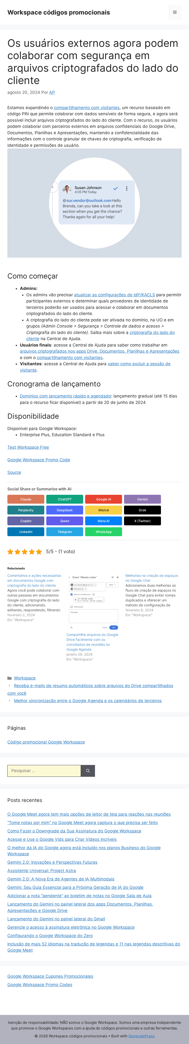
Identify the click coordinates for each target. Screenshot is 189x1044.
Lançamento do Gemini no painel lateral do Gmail (56, 918)
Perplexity (25, 510)
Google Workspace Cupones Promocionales (50, 976)
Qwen (64, 521)
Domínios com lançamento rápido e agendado (65, 396)
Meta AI (104, 521)
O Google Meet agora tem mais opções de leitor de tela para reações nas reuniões (89, 814)
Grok (142, 510)
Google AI (103, 499)
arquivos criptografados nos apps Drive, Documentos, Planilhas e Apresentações (99, 351)
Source (14, 472)
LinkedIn (25, 532)
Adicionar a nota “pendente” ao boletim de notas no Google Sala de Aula (79, 895)
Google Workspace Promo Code (38, 459)
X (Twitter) (142, 521)
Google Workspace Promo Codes (39, 984)
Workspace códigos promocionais (58, 12)
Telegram (65, 532)
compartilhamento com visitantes (87, 107)
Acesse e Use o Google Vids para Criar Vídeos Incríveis (62, 839)
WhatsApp (104, 532)
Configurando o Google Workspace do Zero (50, 935)
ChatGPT (65, 499)
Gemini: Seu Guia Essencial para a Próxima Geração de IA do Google (75, 887)
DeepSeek (65, 510)
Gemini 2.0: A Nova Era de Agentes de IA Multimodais (60, 879)
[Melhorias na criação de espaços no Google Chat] (155, 595)
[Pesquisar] (88, 771)
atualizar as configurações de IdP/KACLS (114, 294)
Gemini (142, 499)
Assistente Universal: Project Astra (41, 870)
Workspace (25, 678)
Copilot (26, 521)
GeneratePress (141, 1036)
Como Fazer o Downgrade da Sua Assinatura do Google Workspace (74, 831)
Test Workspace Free (28, 447)
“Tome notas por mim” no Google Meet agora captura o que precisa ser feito (82, 822)
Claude (25, 499)
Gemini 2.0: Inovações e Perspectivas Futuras (52, 862)
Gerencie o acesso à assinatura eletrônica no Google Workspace (71, 927)
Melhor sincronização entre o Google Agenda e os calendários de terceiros (88, 700)
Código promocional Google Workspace (46, 742)
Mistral (103, 510)
